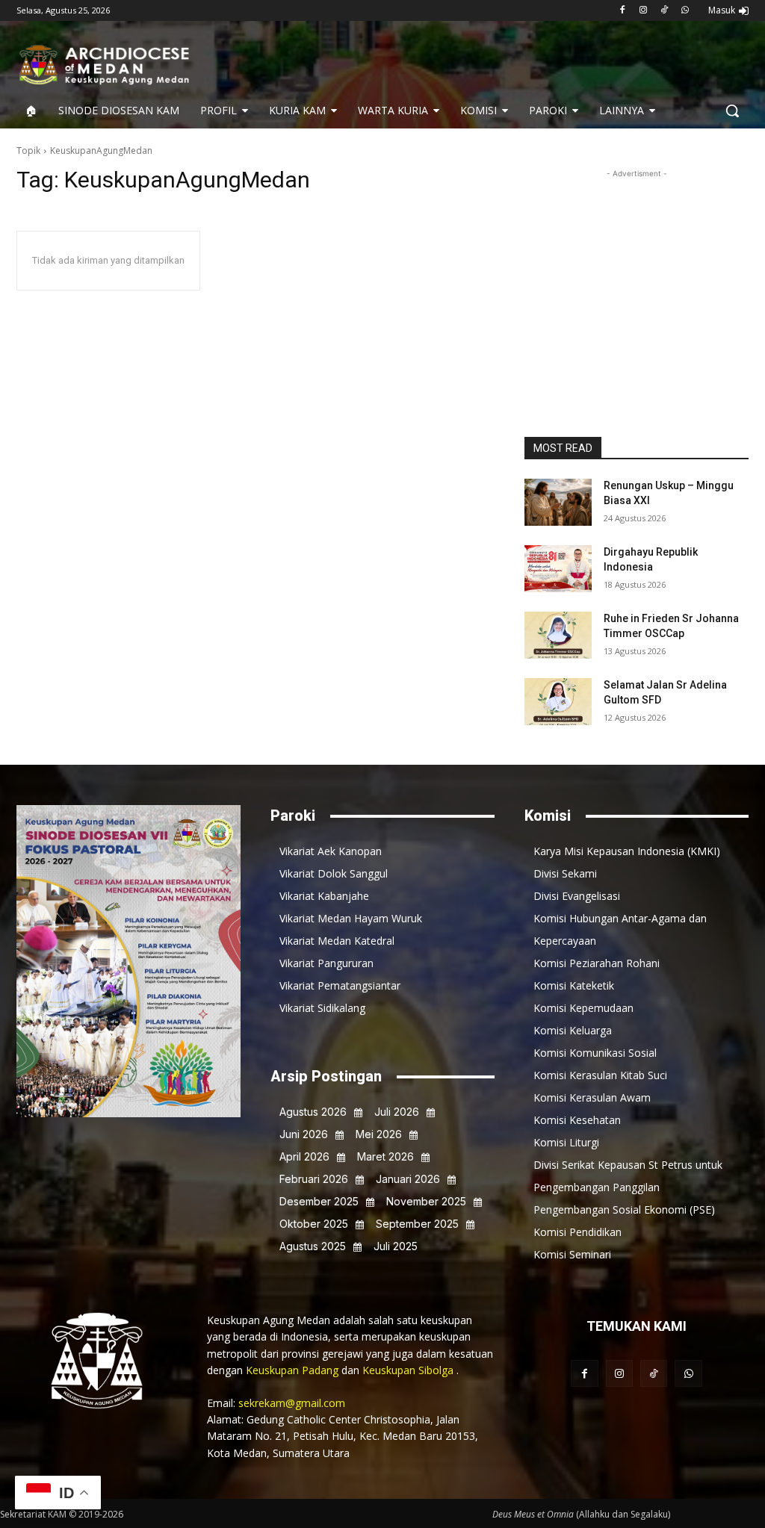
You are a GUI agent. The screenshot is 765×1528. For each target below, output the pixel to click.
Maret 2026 (385, 1156)
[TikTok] (663, 10)
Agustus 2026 (313, 1111)
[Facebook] (622, 10)
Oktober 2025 (313, 1223)
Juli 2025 (396, 1246)
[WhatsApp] (684, 10)
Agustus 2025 (312, 1246)
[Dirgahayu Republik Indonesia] (558, 568)
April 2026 (304, 1156)
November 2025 (426, 1201)
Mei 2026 (379, 1134)
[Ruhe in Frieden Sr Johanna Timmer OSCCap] (558, 635)
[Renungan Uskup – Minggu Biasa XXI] (558, 502)
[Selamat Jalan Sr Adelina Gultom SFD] (558, 701)
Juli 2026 (396, 1111)
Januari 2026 (408, 1179)
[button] (732, 110)
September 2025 (417, 1223)
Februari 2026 (313, 1179)
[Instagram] (643, 10)
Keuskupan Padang (293, 1370)
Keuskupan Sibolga (409, 1370)
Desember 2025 (319, 1201)
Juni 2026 (303, 1134)
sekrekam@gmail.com (291, 1403)
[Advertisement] (636, 274)
